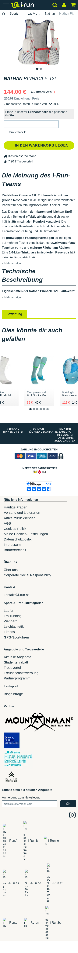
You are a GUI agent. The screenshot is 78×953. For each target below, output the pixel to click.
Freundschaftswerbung (21, 673)
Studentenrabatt (16, 662)
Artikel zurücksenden (19, 518)
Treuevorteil (13, 668)
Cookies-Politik (15, 529)
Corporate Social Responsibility (27, 575)
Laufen (9, 611)
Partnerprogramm (17, 678)
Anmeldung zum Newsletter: (21, 797)
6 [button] (50, 412)
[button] (31, 124)
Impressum (12, 545)
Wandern (10, 621)
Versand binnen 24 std (13, 430)
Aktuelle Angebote (17, 657)
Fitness (9, 632)
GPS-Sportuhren (16, 637)
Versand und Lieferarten (22, 513)
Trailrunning (13, 616)
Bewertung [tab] (14, 314)
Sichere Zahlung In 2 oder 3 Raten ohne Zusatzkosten (65, 434)
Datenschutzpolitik (17, 539)
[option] (39, 42)
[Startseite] (3, 14)
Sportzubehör (16, 13)
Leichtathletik (14, 626)
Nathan (50, 13)
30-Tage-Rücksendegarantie (40, 430)
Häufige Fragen (15, 507)
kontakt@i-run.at (16, 595)
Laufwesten (34, 13)
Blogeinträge (13, 694)
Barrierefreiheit (15, 550)
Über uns (11, 570)
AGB (7, 523)
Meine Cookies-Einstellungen (26, 534)
